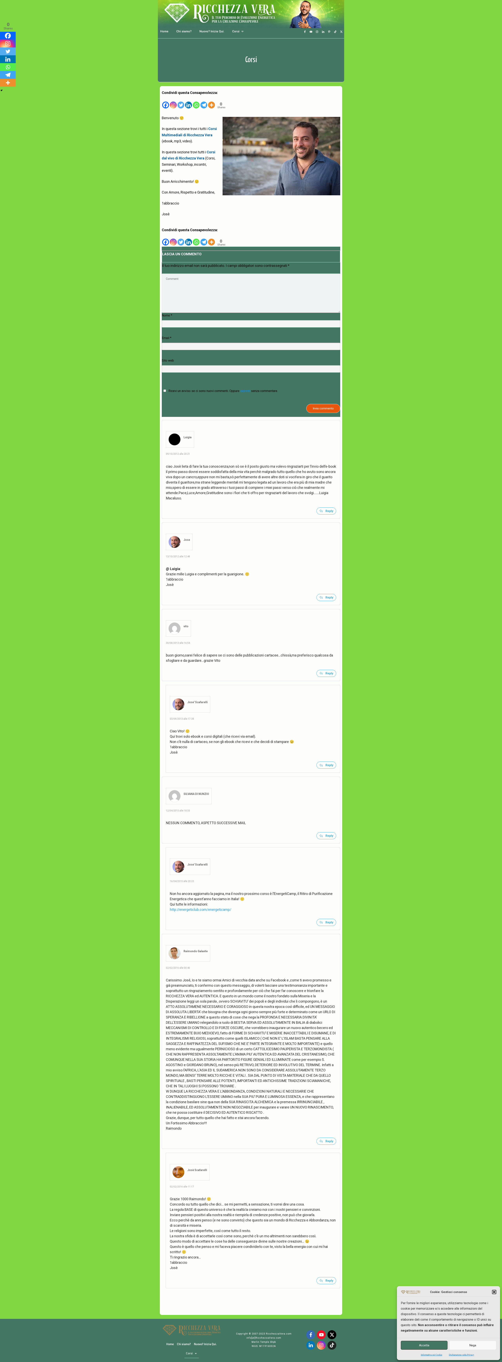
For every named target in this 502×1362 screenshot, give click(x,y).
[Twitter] (180, 102)
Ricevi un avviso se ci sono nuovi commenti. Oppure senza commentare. (223, 391)
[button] (494, 1292)
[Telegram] (203, 102)
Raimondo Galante (196, 951)
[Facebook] (165, 102)
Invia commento (323, 408)
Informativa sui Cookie (431, 1354)
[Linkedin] (188, 102)
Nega (472, 1345)
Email (166, 338)
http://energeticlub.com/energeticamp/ (200, 909)
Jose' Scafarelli (197, 702)
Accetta (424, 1345)
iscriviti (245, 391)
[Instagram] (173, 102)
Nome (167, 315)
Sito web (168, 360)
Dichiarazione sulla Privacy (461, 1354)
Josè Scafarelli (197, 1170)
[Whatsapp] (196, 102)
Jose (187, 539)
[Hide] (1, 90)
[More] (211, 102)
